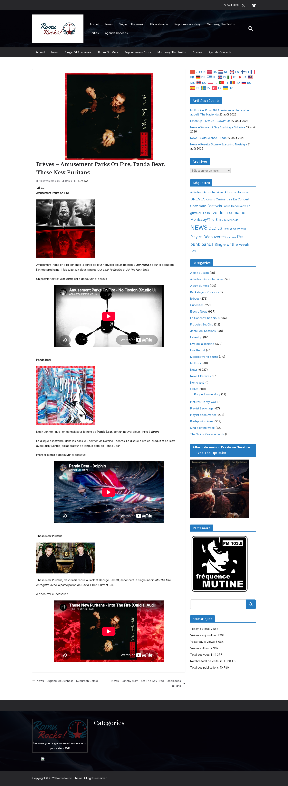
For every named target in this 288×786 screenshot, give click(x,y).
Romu (68, 180)
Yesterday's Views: (203, 641)
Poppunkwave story (188, 24)
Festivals (214, 206)
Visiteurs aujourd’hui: (204, 635)
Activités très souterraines (207, 192)
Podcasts (231, 237)
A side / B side (199, 272)
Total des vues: (200, 654)
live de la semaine (228, 212)
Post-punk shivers (202, 421)
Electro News (198, 311)
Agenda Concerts (116, 33)
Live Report (197, 350)
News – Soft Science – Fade (208, 138)
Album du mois (159, 24)
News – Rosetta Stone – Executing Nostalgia (218, 144)
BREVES (198, 198)
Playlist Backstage (202, 408)
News (109, 24)
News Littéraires (200, 376)
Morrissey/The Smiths (221, 24)
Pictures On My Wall (234, 228)
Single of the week (131, 24)
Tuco (193, 250)
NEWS (199, 227)
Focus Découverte (234, 206)
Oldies (194, 389)
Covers (210, 199)
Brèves (194, 298)
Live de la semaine (202, 343)
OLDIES (215, 228)
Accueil (94, 24)
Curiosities (224, 199)
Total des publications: (205, 667)
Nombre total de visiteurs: (207, 661)
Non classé (197, 382)
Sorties (94, 33)
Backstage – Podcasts (204, 292)
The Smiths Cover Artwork (207, 434)
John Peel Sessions (203, 331)
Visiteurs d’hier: (200, 648)
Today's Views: (200, 628)
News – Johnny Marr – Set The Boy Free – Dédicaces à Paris (146, 683)
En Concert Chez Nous (205, 318)
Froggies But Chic (201, 324)
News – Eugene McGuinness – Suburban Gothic (67, 680)
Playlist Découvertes (208, 237)
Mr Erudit (232, 219)
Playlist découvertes (203, 414)
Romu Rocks (64, 778)
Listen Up (196, 337)
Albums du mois (236, 192)
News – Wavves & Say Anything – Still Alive (217, 127)
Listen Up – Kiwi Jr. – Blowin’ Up (210, 121)
